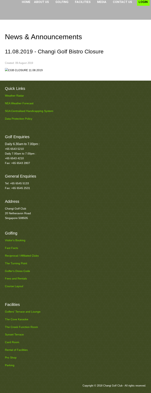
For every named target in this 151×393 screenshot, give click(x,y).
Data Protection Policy (18, 118)
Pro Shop (11, 357)
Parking (9, 365)
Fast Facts (11, 248)
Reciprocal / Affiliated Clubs (22, 255)
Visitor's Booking (15, 240)
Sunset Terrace (14, 334)
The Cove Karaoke (16, 319)
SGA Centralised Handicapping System (29, 111)
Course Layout (14, 286)
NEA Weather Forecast (19, 103)
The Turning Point (16, 263)
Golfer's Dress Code (17, 271)
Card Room (12, 342)
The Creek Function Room (21, 327)
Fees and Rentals (16, 278)
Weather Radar (14, 95)
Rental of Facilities (16, 349)
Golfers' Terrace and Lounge (23, 311)
